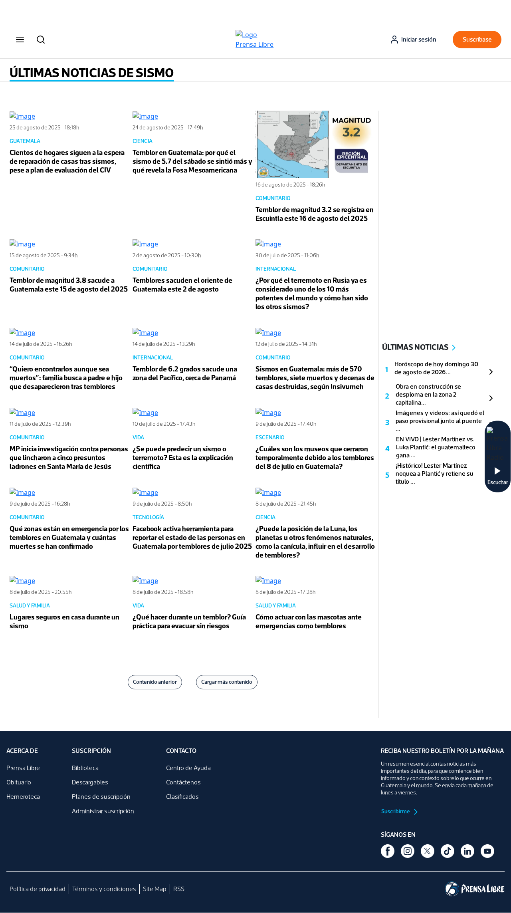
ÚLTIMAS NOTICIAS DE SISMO (92, 72)
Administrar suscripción (103, 811)
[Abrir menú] (20, 40)
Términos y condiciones (104, 889)
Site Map (154, 889)
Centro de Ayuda (188, 768)
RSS (178, 889)
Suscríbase (477, 39)
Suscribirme (396, 811)
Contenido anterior (155, 682)
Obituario (18, 782)
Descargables (90, 782)
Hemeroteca (23, 796)
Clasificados (182, 796)
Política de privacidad (37, 889)
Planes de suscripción (101, 796)
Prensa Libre (23, 768)
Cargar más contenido (226, 682)
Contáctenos (183, 782)
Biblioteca (85, 768)
